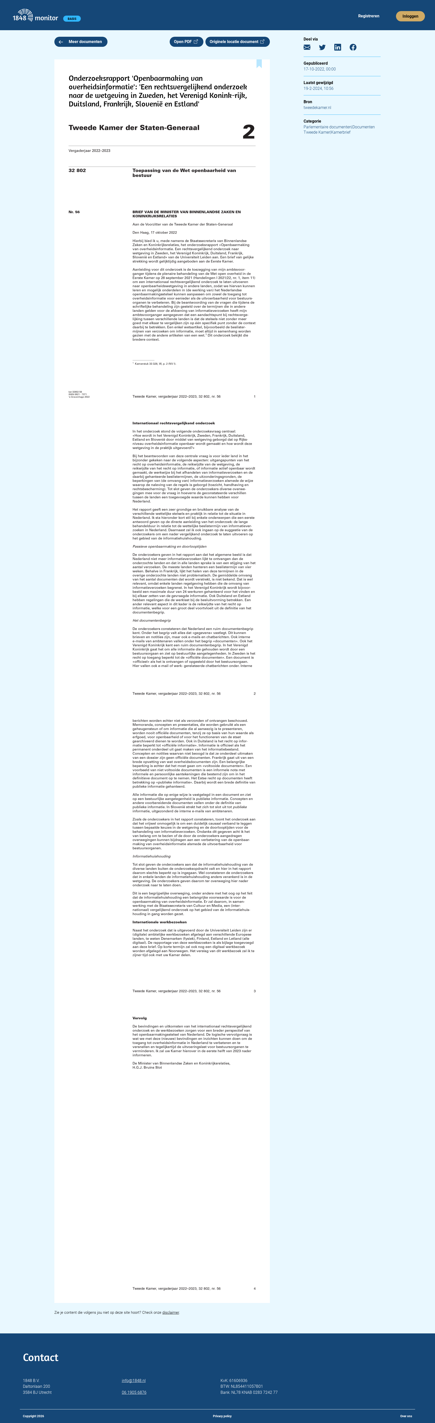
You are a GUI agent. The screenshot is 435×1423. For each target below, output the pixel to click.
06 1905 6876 (134, 1392)
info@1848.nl (134, 1380)
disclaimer (170, 1312)
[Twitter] (326, 48)
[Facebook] (357, 48)
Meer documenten (85, 41)
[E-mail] (311, 48)
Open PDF (184, 41)
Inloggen (410, 16)
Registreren (368, 16)
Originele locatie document (235, 41)
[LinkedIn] (341, 48)
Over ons (406, 1416)
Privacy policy (222, 1416)
